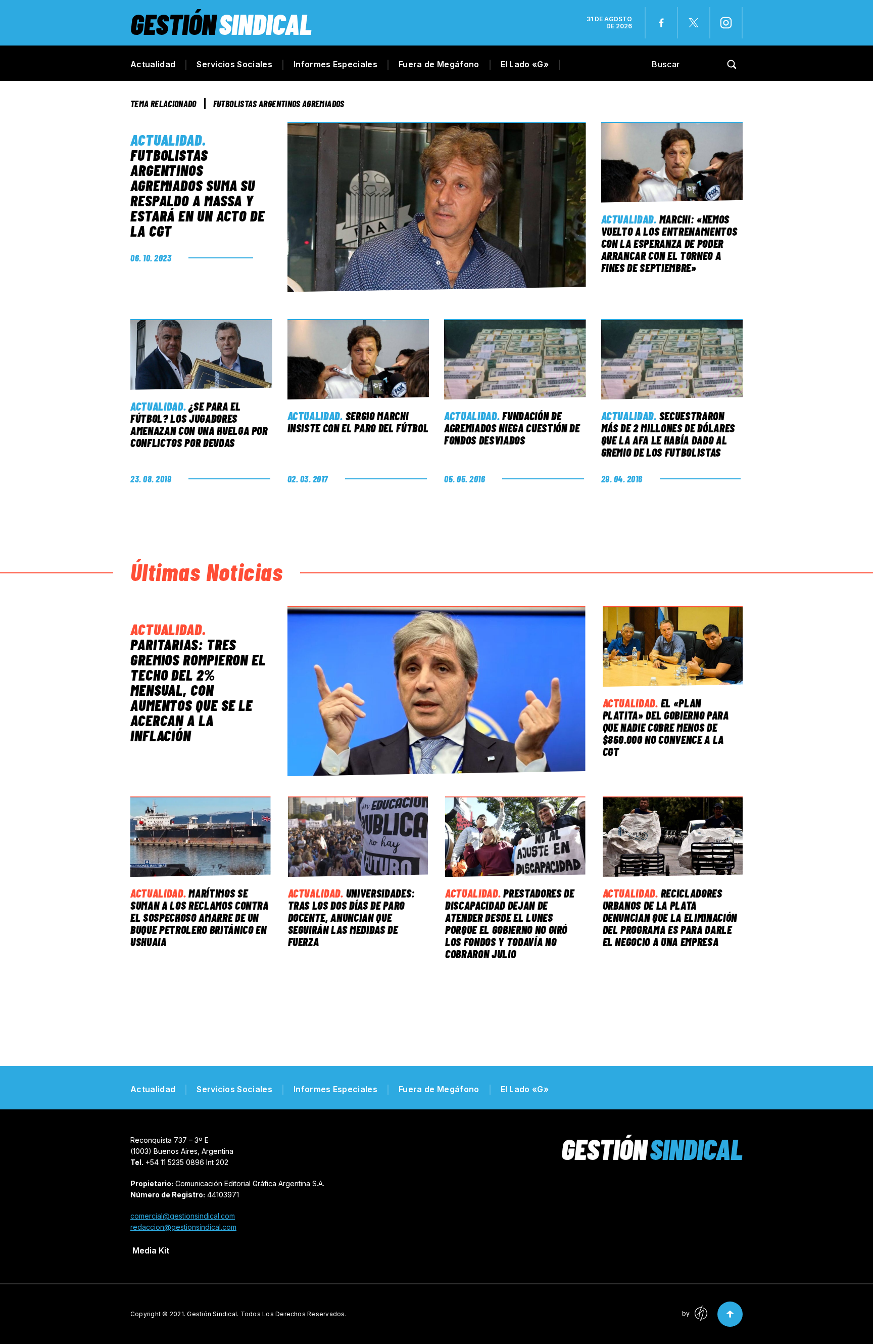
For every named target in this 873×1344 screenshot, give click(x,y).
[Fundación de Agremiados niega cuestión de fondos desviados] (515, 359)
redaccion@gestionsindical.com (183, 1227)
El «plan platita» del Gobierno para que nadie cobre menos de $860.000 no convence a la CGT (666, 727)
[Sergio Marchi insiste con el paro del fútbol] (358, 359)
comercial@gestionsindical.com (182, 1216)
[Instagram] (726, 23)
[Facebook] (661, 23)
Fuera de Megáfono (439, 64)
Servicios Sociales (234, 64)
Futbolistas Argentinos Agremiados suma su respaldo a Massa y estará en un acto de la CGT (197, 193)
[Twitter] (694, 23)
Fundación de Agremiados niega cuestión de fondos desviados (511, 427)
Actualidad (152, 64)
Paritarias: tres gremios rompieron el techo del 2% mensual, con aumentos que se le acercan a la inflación (198, 689)
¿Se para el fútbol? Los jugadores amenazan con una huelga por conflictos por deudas (199, 424)
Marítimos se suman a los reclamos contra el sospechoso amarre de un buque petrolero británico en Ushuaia (199, 917)
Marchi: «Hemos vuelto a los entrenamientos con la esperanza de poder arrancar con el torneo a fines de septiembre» (669, 243)
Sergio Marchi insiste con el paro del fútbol (358, 421)
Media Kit (150, 1250)
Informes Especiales (335, 64)
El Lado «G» (525, 64)
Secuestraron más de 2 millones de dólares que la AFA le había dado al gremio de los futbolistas (668, 434)
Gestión (221, 23)
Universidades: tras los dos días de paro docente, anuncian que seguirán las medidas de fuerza (352, 917)
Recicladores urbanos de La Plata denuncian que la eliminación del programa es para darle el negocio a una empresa (670, 917)
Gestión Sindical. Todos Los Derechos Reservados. (267, 1314)
